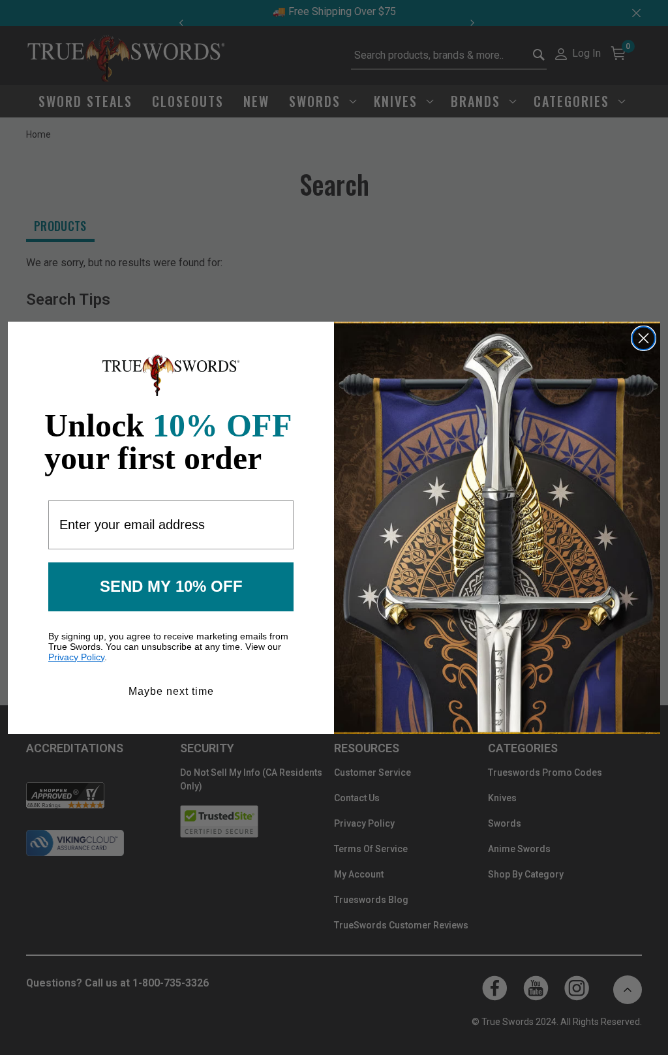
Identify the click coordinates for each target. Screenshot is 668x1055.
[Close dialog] (643, 338)
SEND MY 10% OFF (171, 586)
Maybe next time (171, 691)
